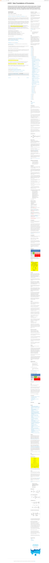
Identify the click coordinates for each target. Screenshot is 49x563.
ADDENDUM (9, 42)
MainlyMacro (16, 42)
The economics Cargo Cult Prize (35, 77)
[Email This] (19, 73)
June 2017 (33, 88)
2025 (32, 48)
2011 (32, 98)
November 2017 (33, 57)
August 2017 (33, 86)
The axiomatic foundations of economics (35, 396)
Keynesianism (14, 74)
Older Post (28, 77)
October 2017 (33, 58)
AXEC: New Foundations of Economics (21, 3)
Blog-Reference (10, 16)
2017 (32, 55)
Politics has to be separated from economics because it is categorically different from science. (35, 447)
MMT (16, 74)
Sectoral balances (20, 38)
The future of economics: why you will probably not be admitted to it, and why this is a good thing (35, 413)
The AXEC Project (33, 398)
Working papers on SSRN (34, 397)
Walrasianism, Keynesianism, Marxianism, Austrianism (34, 215)
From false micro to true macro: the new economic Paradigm (35, 420)
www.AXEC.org (38, 451)
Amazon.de (32, 539)
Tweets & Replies (33, 102)
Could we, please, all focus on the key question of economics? (35, 409)
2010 (32, 99)
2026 (32, 47)
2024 (32, 49)
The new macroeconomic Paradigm (35, 421)
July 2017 (33, 87)
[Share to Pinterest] (22, 73)
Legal (31, 400)
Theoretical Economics (23, 74)
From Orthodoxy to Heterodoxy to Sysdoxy (35, 422)
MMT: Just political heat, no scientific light (13, 40)
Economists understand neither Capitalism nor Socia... (35, 68)
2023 (32, 50)
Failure (12, 74)
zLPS (26, 74)
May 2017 (33, 89)
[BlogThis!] (20, 73)
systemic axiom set (35, 371)
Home (18, 77)
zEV (25, 74)
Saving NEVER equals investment (17, 69)
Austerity (10, 74)
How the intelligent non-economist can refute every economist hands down (35, 411)
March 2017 (33, 91)
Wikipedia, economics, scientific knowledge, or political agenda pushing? (35, 406)
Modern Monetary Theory (14, 38)
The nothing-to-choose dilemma (34, 418)
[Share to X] (21, 73)
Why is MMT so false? (34, 83)
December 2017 (33, 56)
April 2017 (33, 90)
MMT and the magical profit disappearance (13, 39)
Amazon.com (32, 540)
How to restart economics (33, 424)
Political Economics (19, 74)
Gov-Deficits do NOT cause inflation (35, 82)
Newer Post (9, 77)
